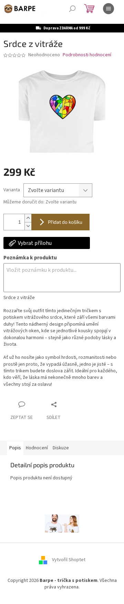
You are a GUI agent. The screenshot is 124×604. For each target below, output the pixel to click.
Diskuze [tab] (61, 447)
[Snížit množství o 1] (27, 226)
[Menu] (108, 9)
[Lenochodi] (62, 523)
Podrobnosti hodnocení (87, 55)
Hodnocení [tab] (37, 447)
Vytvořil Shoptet (68, 559)
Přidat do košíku (65, 222)
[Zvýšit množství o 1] (27, 218)
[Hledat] (72, 9)
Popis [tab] (15, 447)
